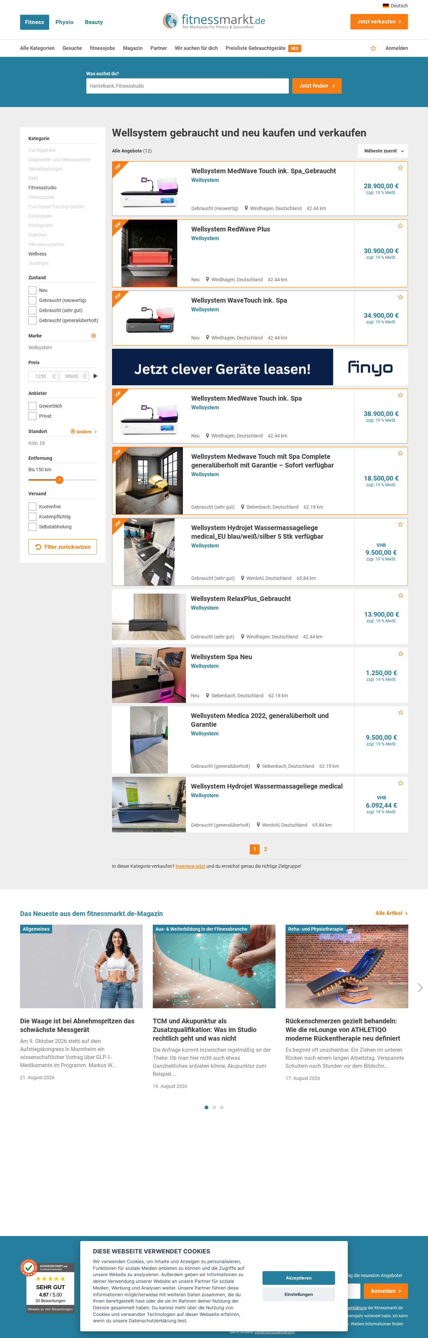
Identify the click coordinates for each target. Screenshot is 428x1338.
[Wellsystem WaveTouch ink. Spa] (149, 318)
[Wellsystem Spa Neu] (149, 675)
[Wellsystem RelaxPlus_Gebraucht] (149, 616)
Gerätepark (40, 216)
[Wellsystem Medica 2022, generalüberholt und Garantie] (149, 740)
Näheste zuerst (380, 150)
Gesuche (72, 48)
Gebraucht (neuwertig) (62, 300)
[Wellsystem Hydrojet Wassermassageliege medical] (149, 804)
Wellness (37, 253)
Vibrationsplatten (46, 244)
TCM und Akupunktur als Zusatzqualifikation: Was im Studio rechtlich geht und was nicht (204, 1029)
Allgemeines (36, 929)
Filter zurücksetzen (67, 547)
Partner (158, 48)
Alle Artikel (389, 913)
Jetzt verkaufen (376, 21)
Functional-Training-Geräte (56, 206)
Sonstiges (38, 263)
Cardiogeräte (42, 150)
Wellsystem (205, 180)
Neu (43, 290)
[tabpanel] (81, 1005)
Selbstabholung (55, 526)
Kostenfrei (50, 506)
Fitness (34, 22)
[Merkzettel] (373, 48)
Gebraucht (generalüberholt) (68, 320)
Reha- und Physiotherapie (315, 929)
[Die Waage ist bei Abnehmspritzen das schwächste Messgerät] (81, 966)
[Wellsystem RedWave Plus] (149, 253)
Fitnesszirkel (41, 197)
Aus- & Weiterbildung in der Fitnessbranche (201, 929)
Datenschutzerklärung (275, 1332)
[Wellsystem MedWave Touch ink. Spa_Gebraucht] (149, 189)
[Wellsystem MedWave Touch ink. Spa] (149, 416)
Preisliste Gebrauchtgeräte (262, 48)
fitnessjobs (102, 48)
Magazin (132, 48)
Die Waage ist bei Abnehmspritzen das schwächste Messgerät (77, 1025)
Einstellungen (299, 1294)
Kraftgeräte (40, 225)
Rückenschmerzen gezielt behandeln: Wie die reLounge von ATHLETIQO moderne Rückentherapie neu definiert (343, 1029)
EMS (33, 178)
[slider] (60, 480)
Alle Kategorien (37, 48)
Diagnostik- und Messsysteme (59, 159)
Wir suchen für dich (196, 48)
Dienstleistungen (45, 169)
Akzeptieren (299, 1277)
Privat (45, 416)
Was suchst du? (102, 73)
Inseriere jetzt (190, 866)
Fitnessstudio (42, 187)
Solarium (37, 234)
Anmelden (397, 48)
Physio (65, 22)
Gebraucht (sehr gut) (61, 310)
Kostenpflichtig (55, 516)
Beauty (94, 22)
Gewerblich (50, 406)
